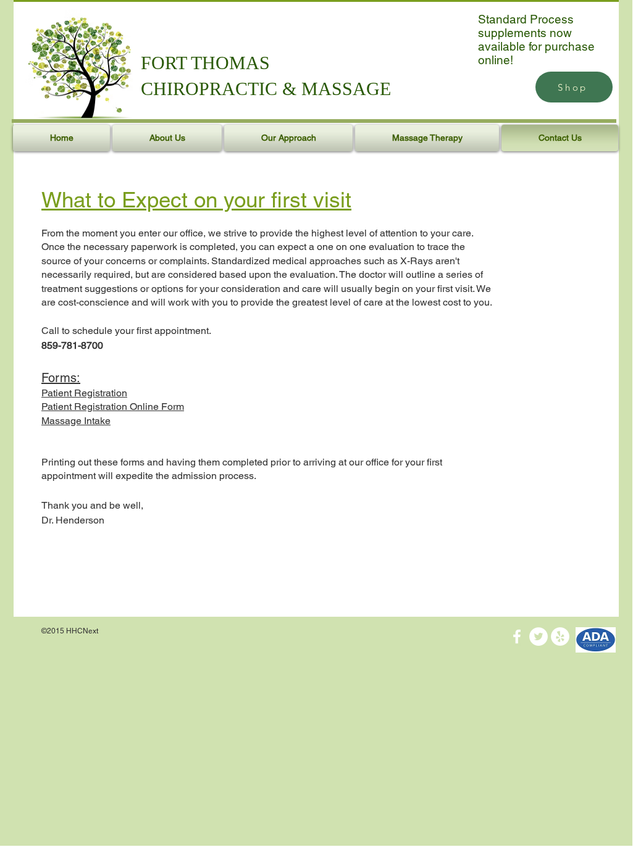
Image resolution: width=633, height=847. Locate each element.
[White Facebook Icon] (517, 636)
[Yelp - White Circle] (560, 636)
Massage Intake (76, 421)
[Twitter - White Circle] (538, 636)
